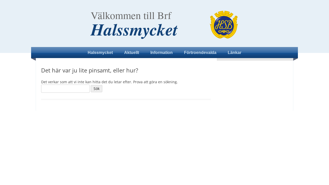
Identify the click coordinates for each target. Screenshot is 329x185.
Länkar (234, 52)
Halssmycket (134, 29)
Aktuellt (131, 52)
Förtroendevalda (200, 52)
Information (161, 52)
